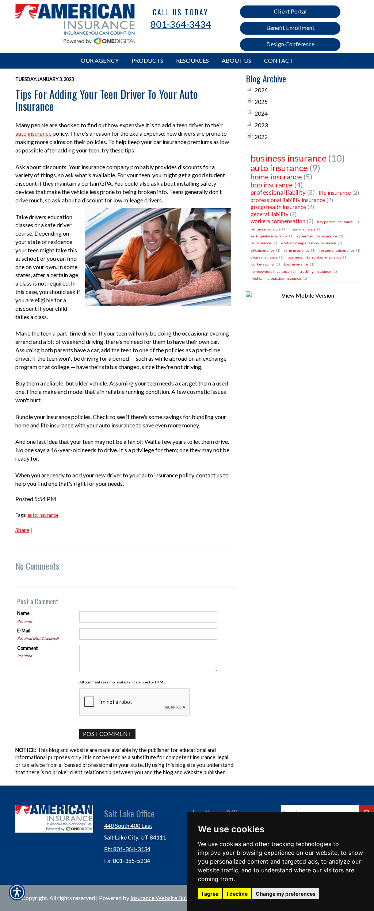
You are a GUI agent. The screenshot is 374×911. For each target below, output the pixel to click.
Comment (27, 648)
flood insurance (303, 229)
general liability (270, 214)
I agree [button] (210, 894)
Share (22, 529)
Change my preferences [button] (286, 894)
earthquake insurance (269, 236)
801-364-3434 (180, 24)
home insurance (276, 176)
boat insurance (296, 264)
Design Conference (290, 43)
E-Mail (23, 630)
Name (23, 613)
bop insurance (272, 185)
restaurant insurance (336, 250)
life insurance (334, 192)
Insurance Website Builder (163, 897)
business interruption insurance (314, 257)
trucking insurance (315, 271)
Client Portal (290, 11)
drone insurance (264, 257)
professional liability (278, 192)
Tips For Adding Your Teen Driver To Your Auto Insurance (106, 100)
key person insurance (335, 222)
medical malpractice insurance (276, 278)
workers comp (262, 264)
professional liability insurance (288, 200)
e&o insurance (262, 250)
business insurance (289, 157)
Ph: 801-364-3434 (127, 848)
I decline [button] (237, 894)
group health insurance (278, 206)
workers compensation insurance (308, 243)
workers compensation (278, 221)
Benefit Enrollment (290, 27)
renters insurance (265, 229)
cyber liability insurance (317, 236)
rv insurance (261, 243)
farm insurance (296, 250)
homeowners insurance (270, 271)
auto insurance (33, 133)
